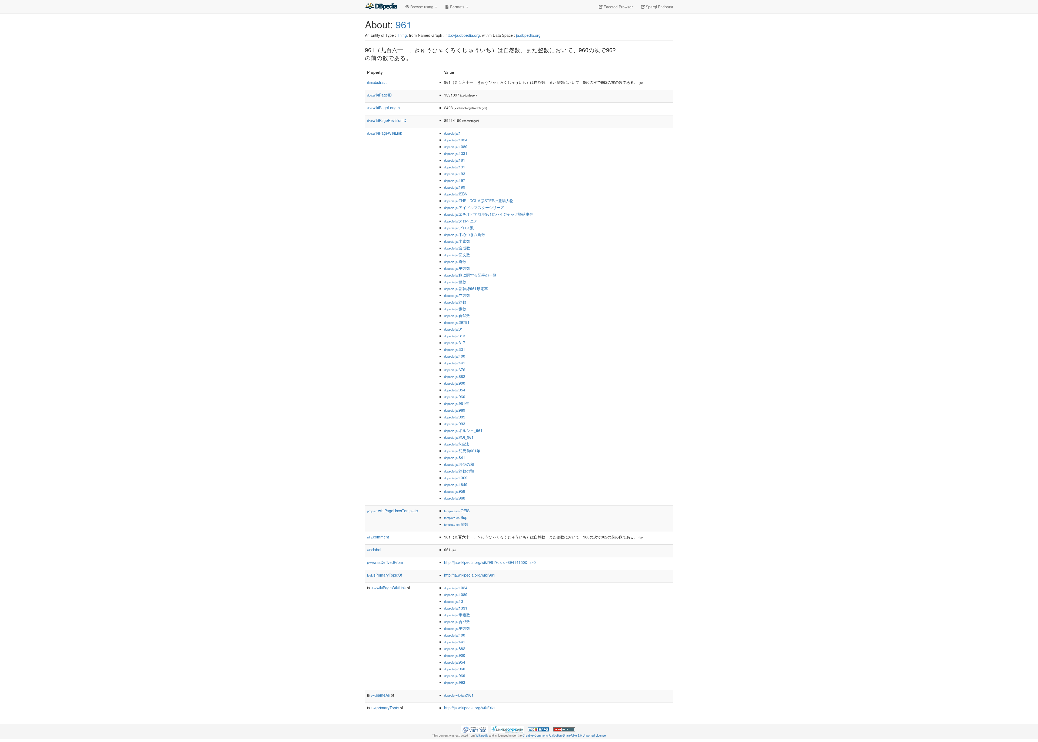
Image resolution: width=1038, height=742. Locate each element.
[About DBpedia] (381, 7)
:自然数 (457, 315)
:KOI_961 (459, 437)
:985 (454, 417)
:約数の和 (459, 471)
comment (378, 537)
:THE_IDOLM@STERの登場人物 (478, 200)
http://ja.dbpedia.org (462, 35)
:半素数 (457, 241)
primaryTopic (385, 707)
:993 (454, 423)
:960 (454, 396)
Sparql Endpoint (659, 6)
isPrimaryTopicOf (384, 575)
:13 (453, 601)
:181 (454, 160)
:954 (454, 389)
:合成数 (457, 248)
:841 (454, 457)
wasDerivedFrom (385, 562)
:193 (454, 173)
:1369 (455, 477)
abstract (377, 82)
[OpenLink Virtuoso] (474, 729)
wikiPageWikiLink (384, 133)
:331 (454, 349)
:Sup (455, 517)
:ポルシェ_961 (463, 430)
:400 (454, 356)
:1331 (455, 153)
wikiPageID (379, 95)
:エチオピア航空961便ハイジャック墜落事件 (488, 214)
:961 (459, 695)
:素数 (455, 308)
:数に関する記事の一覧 (470, 275)
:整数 (455, 281)
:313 (454, 335)
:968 (454, 498)
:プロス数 (459, 227)
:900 (454, 383)
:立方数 (457, 295)
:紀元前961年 (462, 450)
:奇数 (455, 261)
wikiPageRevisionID (386, 120)
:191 (454, 166)
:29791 (457, 322)
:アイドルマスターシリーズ (474, 207)
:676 (454, 369)
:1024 (455, 139)
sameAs (380, 695)
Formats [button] (457, 6)
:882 (454, 376)
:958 (454, 491)
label (374, 549)
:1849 (455, 484)
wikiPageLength (383, 107)
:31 (453, 329)
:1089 (455, 146)
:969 (454, 410)
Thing (402, 35)
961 (403, 24)
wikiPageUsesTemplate (392, 510)
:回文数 (457, 254)
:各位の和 (459, 464)
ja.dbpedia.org (528, 35)
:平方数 (457, 268)
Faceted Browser (618, 6)
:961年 (456, 403)
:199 (454, 187)
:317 (454, 342)
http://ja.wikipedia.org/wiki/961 (469, 575)
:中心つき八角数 (464, 234)
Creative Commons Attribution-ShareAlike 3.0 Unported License (564, 735)
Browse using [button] (421, 6)
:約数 (455, 302)
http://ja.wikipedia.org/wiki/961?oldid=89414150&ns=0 (490, 562)
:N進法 (456, 444)
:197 (454, 180)
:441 (454, 362)
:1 (452, 133)
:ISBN (455, 194)
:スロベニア (461, 221)
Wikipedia (481, 735)
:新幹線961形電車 (466, 288)
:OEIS (457, 510)
